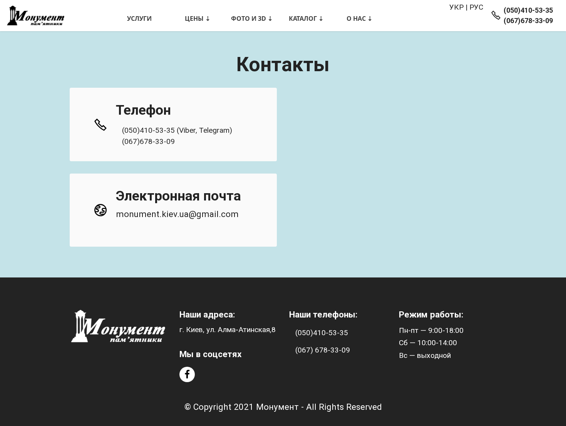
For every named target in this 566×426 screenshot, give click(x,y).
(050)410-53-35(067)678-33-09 (528, 15)
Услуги (139, 18)
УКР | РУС (466, 7)
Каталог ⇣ (306, 18)
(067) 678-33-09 (322, 350)
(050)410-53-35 (321, 332)
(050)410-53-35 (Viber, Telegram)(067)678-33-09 (177, 136)
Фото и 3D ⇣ (252, 18)
